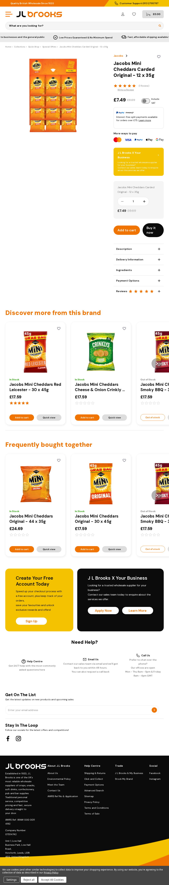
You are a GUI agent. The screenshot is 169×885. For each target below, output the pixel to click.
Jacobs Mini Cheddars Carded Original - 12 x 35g (136, 190)
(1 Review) (144, 85)
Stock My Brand (124, 778)
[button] (153, 230)
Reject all (28, 880)
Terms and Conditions (96, 807)
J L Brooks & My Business (129, 773)
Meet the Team (56, 784)
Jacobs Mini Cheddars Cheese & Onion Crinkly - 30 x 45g (100, 390)
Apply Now (103, 610)
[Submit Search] (160, 26)
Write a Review (126, 89)
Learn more (145, 120)
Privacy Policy (92, 802)
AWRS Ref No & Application (63, 796)
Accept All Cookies (52, 880)
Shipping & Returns (95, 773)
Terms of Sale (92, 813)
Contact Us (54, 790)
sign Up (31, 621)
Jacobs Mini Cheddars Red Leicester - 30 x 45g (35, 387)
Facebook (154, 773)
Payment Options (94, 784)
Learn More (138, 610)
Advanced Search (94, 790)
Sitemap (89, 796)
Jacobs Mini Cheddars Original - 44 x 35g (31, 519)
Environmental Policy (59, 778)
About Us (53, 773)
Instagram (154, 778)
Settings (11, 880)
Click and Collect (93, 778)
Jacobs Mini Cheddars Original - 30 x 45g (96, 519)
